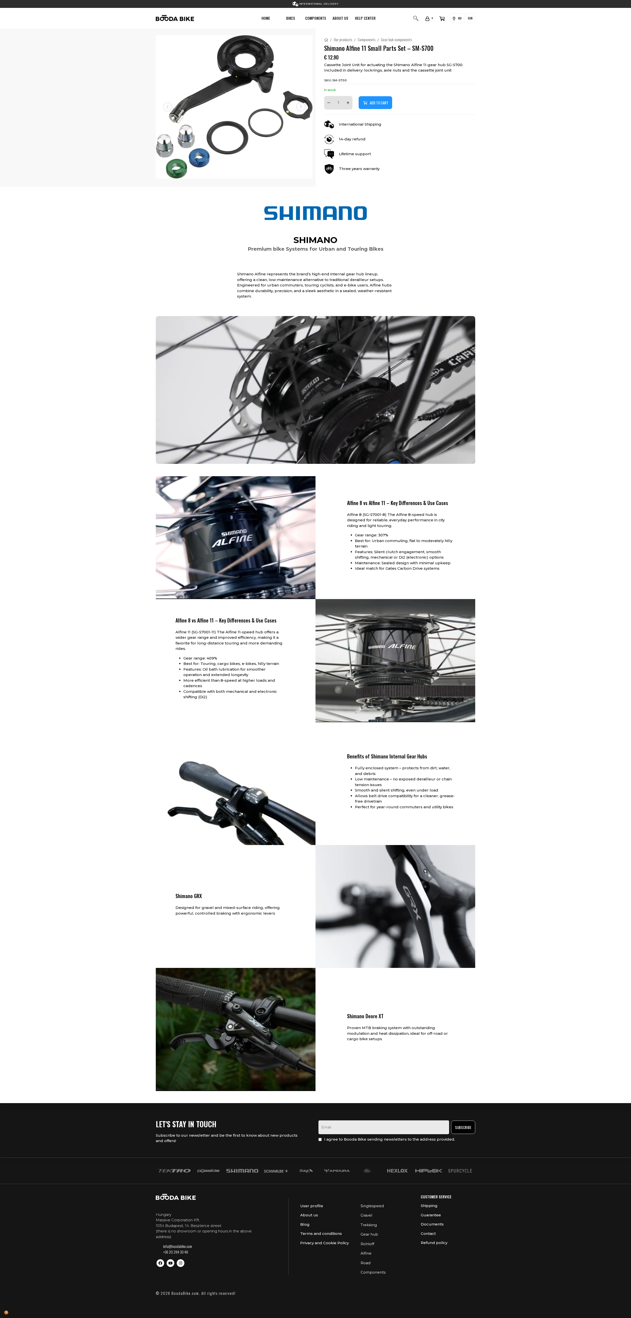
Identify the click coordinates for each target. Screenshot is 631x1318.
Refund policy (434, 1242)
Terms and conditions (321, 1233)
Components (315, 18)
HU (459, 18)
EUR (470, 18)
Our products (343, 39)
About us (340, 18)
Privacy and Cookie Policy (324, 1243)
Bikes (290, 18)
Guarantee (431, 1215)
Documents (432, 1224)
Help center (365, 18)
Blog (305, 1224)
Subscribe (463, 1127)
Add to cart (379, 102)
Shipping (429, 1205)
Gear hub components (396, 39)
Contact (428, 1233)
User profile (311, 1206)
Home (266, 18)
